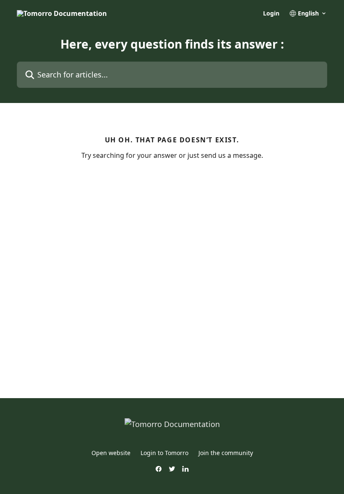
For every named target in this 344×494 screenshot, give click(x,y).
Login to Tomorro (164, 453)
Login (271, 13)
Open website (110, 453)
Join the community (225, 453)
